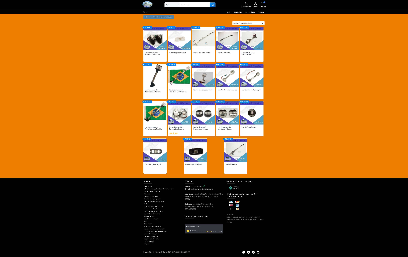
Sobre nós (147, 244)
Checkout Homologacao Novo (154, 201)
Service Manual (149, 241)
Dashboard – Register (151, 209)
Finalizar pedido (149, 216)
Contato (261, 12)
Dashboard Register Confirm (153, 211)
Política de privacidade (151, 234)
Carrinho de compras (151, 196)
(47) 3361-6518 (197, 186)
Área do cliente (250, 12)
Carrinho (146, 194)
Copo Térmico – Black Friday (153, 206)
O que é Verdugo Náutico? (152, 226)
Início (147, 17)
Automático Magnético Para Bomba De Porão (159, 189)
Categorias (237, 12)
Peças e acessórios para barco (154, 229)
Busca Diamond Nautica (152, 191)
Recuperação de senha (151, 239)
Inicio (228, 12)
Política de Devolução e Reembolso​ (155, 231)
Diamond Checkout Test (152, 214)
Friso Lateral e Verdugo (151, 219)
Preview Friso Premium (151, 236)
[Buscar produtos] (212, 4)
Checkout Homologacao (152, 199)
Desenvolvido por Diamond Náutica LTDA (157, 252)
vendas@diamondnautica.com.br (201, 189)
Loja (145, 221)
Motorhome (148, 224)
